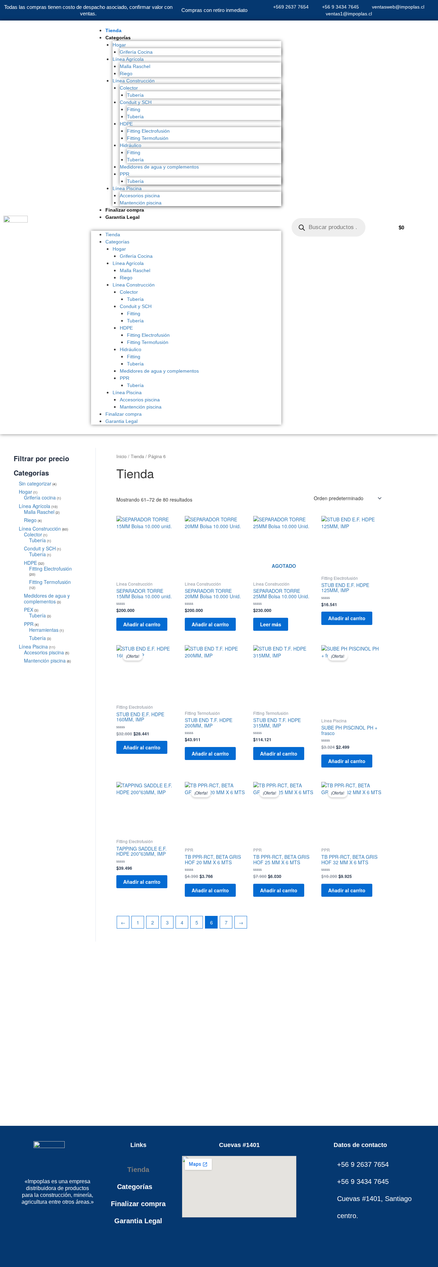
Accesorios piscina (140, 195)
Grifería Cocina (136, 52)
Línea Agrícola (128, 59)
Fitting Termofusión (147, 138)
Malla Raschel (135, 66)
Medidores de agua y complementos (159, 167)
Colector (129, 88)
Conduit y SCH (136, 102)
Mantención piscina (141, 202)
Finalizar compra (124, 210)
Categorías (118, 37)
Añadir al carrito (141, 624)
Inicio (121, 456)
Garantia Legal (122, 217)
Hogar (119, 45)
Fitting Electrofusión (148, 131)
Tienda (113, 30)
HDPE (126, 123)
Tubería (135, 95)
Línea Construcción (134, 80)
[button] (186, 227)
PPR (124, 174)
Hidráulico (130, 145)
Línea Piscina (127, 188)
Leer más (270, 624)
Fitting (133, 109)
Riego (126, 73)
